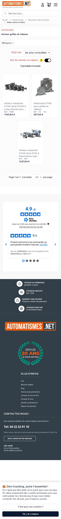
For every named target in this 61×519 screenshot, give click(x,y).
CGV (22, 381)
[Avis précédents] (6, 244)
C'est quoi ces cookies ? (30, 506)
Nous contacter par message (20, 438)
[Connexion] (43, 5)
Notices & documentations (30, 392)
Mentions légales (27, 385)
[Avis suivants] (55, 244)
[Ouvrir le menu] (56, 5)
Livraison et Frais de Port (30, 395)
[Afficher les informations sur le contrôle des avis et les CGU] (48, 224)
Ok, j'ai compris (31, 514)
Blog (22, 388)
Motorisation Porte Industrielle (38, 20)
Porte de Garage (17, 20)
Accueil (5, 20)
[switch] (48, 60)
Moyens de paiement (28, 406)
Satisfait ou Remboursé (29, 403)
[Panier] (49, 5)
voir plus (43, 244)
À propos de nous (27, 399)
